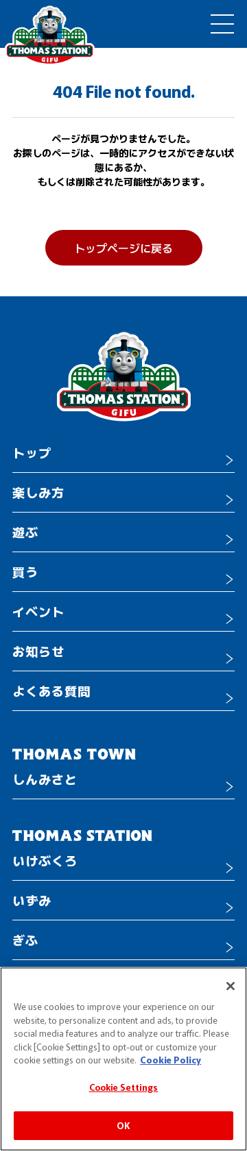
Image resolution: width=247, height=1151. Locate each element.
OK (123, 1125)
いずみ (31, 900)
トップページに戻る (123, 248)
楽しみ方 (38, 492)
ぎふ (25, 939)
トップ (31, 452)
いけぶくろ (45, 860)
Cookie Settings (123, 1087)
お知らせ (38, 651)
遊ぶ (25, 532)
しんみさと (45, 779)
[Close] (230, 986)
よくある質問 (51, 690)
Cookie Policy (170, 1059)
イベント (38, 611)
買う (25, 571)
